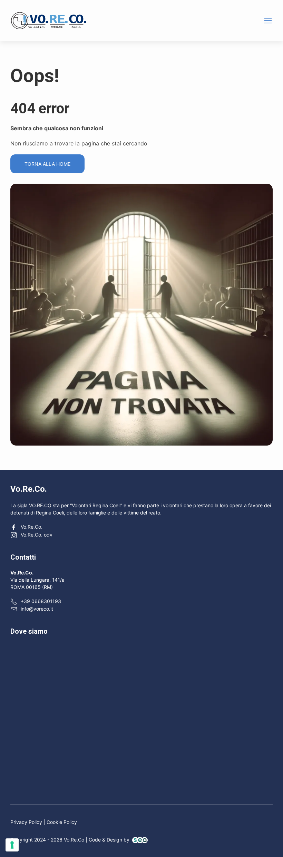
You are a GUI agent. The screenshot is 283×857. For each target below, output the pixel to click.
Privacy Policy (26, 822)
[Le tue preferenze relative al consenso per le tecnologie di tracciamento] (12, 844)
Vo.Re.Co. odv (36, 535)
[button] (268, 20)
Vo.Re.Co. (31, 527)
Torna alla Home (47, 164)
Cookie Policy (62, 822)
